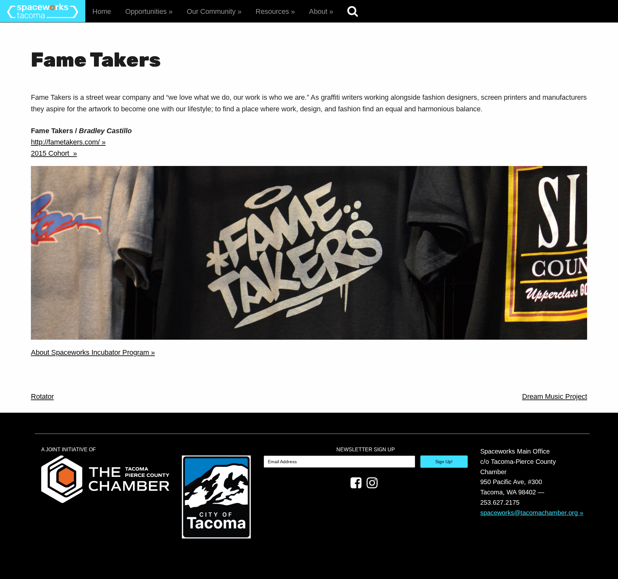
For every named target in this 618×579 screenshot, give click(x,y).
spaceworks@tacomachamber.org (529, 512)
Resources (272, 11)
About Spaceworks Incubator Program (90, 352)
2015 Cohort (51, 153)
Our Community (211, 11)
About (318, 11)
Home (101, 11)
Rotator (42, 396)
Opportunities (146, 11)
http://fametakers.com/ (65, 142)
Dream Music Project (554, 396)
